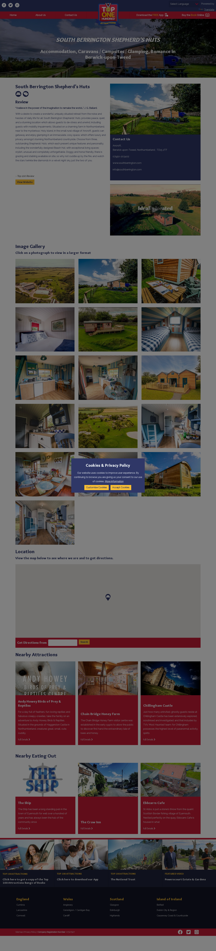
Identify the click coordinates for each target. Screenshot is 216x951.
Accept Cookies (120, 487)
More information (114, 481)
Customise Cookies (96, 487)
